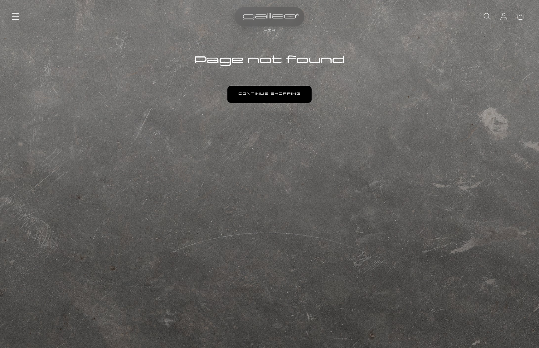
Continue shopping (269, 94)
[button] (15, 16)
